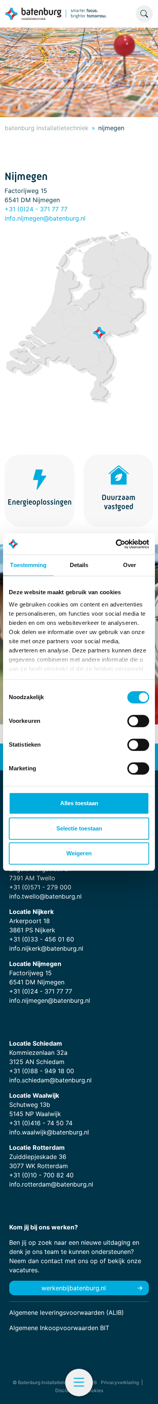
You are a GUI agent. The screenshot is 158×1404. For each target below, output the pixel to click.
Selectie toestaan (79, 828)
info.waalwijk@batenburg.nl (49, 1132)
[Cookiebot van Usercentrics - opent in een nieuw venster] (115, 544)
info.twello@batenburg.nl (45, 896)
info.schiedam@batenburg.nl (50, 1080)
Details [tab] (79, 565)
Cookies (94, 1390)
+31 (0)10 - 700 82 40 (41, 1175)
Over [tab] (129, 565)
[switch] (138, 721)
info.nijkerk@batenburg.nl (46, 948)
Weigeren (79, 853)
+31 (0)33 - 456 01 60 (41, 939)
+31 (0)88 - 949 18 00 (41, 1071)
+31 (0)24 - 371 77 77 (36, 209)
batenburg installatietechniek (47, 128)
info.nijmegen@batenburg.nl (45, 218)
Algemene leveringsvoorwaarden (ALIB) (66, 1312)
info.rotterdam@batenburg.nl (51, 1184)
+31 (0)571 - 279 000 (40, 887)
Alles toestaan (79, 803)
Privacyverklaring (120, 1382)
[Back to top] (142, 1388)
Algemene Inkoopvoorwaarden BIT (59, 1328)
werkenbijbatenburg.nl (73, 1288)
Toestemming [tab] (28, 565)
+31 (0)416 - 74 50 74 (40, 1123)
